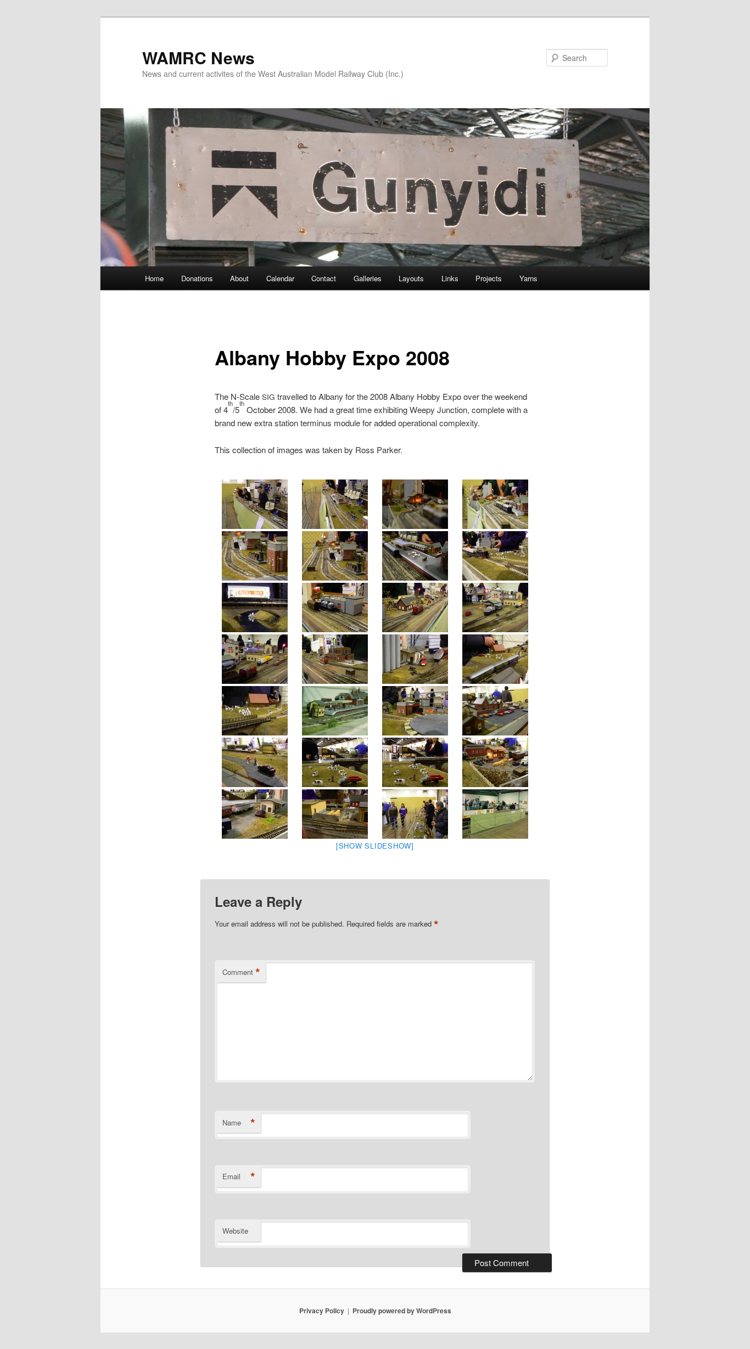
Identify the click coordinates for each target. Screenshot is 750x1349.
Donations (197, 278)
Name (238, 1122)
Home (154, 278)
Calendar (280, 278)
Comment (241, 972)
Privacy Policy (321, 1310)
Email (238, 1176)
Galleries (368, 278)
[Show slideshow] (375, 845)
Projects (488, 278)
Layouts (411, 278)
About (239, 278)
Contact (323, 278)
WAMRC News (198, 57)
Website (235, 1230)
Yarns (528, 278)
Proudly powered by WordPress (401, 1310)
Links (449, 278)
